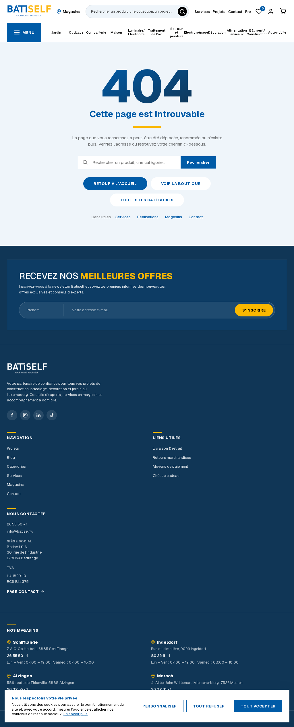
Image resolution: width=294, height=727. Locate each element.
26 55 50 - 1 (17, 524)
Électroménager (197, 32)
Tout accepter (258, 706)
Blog (11, 457)
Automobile (277, 32)
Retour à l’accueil (115, 183)
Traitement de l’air (156, 32)
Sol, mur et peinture (176, 32)
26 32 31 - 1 (161, 689)
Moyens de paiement (170, 466)
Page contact (23, 591)
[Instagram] (25, 415)
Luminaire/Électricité (136, 32)
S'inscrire (254, 310)
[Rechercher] (182, 11)
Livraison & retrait (167, 448)
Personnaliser (159, 706)
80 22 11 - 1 (160, 655)
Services (123, 216)
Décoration (217, 32)
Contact (196, 216)
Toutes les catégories (147, 200)
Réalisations (147, 216)
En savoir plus (75, 713)
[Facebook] (12, 415)
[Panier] (282, 11)
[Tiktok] (52, 415)
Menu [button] (28, 32)
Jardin (56, 32)
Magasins (173, 216)
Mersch (165, 675)
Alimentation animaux (237, 32)
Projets (13, 448)
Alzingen (22, 675)
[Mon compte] (270, 11)
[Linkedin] (38, 415)
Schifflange (25, 642)
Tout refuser (209, 706)
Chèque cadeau (166, 475)
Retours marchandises (172, 457)
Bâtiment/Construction (257, 32)
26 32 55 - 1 (17, 689)
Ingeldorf (167, 642)
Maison (116, 32)
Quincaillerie (96, 32)
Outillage (76, 32)
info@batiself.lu (20, 531)
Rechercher (198, 162)
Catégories (16, 466)
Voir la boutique (180, 183)
